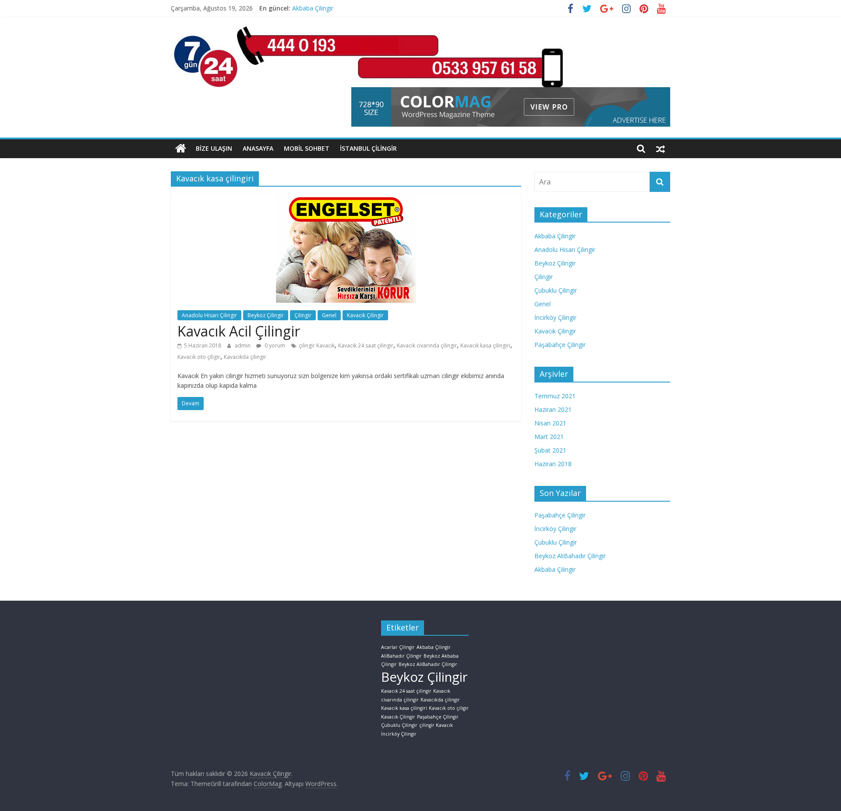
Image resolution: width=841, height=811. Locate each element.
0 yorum (274, 345)
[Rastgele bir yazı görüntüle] (660, 148)
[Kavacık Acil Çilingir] (346, 198)
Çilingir (302, 315)
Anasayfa (258, 148)
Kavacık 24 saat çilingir (365, 345)
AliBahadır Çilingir (401, 656)
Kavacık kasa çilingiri (485, 345)
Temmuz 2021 (555, 396)
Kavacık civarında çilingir (427, 345)
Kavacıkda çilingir (245, 357)
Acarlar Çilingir (398, 647)
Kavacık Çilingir (365, 315)
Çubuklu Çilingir (555, 290)
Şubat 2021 (550, 450)
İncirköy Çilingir (555, 317)
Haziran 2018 (553, 464)
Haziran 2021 (553, 409)
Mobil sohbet (306, 148)
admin (243, 345)
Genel (329, 315)
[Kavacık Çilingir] (181, 148)
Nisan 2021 (550, 423)
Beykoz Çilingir (265, 315)
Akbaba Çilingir (312, 11)
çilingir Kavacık (317, 345)
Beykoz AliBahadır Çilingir (570, 556)
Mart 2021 (549, 436)
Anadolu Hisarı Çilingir (209, 315)
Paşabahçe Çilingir (560, 344)
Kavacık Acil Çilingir (238, 331)
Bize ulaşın (214, 148)
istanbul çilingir (368, 148)
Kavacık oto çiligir (198, 357)
